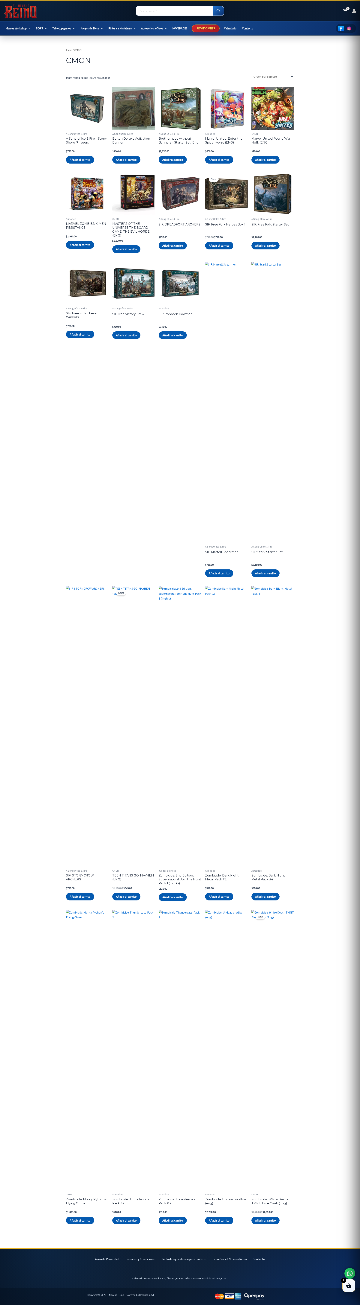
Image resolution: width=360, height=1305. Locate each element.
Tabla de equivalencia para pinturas (183, 1259)
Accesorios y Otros (152, 28)
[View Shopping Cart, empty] (344, 11)
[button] (28, 28)
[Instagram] (349, 28)
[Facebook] (341, 28)
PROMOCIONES (205, 28)
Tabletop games (61, 28)
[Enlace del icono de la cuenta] (354, 11)
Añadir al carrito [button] (80, 159)
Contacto (247, 28)
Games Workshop (16, 28)
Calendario (230, 28)
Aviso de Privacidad (107, 1259)
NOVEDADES (179, 28)
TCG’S (39, 28)
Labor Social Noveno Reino (229, 1259)
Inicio (69, 50)
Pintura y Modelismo (120, 28)
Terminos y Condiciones (140, 1259)
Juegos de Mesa (89, 28)
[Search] (218, 11)
